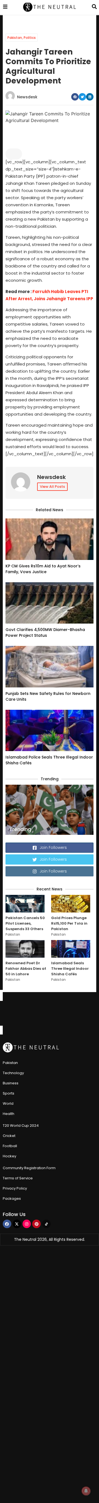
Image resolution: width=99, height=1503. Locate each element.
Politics (30, 37)
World (8, 1103)
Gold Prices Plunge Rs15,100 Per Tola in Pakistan (69, 923)
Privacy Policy (15, 1188)
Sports (8, 1093)
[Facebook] (7, 1224)
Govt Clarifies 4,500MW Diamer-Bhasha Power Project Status (45, 632)
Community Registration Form (29, 1168)
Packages (12, 1198)
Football (10, 1146)
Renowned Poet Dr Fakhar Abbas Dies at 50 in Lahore (26, 968)
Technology (13, 1073)
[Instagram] (27, 1224)
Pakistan (14, 37)
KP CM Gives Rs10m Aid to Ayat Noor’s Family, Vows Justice (43, 569)
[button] (75, 97)
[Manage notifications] (86, 1490)
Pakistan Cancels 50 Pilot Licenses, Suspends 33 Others (25, 923)
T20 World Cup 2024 (21, 1125)
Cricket (9, 1135)
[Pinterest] (36, 1224)
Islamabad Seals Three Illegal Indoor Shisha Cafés (70, 968)
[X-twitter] (17, 1224)
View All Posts (52, 486)
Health (8, 1113)
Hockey (9, 1156)
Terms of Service (18, 1178)
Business (10, 1083)
